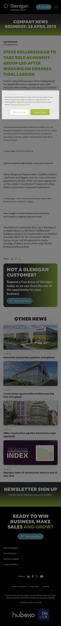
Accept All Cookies (40, 112)
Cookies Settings (19, 112)
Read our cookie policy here (20, 104)
